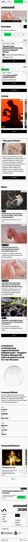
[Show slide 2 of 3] (24, 21)
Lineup (4, 516)
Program (4, 514)
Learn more (14, 90)
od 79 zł (14, 83)
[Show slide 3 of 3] (26, 21)
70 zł (14, 61)
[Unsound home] (3, 1)
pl (22, 515)
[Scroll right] (25, 34)
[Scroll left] (2, 34)
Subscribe (21, 497)
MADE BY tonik (23, 540)
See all (14, 131)
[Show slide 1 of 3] (22, 21)
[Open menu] (25, 1)
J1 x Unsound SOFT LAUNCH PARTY (10, 76)
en (17, 515)
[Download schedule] (25, 26)
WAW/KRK (9, 1)
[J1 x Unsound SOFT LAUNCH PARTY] (25, 72)
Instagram (17, 520)
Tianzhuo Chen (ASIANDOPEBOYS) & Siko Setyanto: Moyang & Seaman (12, 49)
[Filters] (21, 26)
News (3, 519)
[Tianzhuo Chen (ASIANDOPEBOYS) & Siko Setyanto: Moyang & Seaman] (25, 43)
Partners (4, 521)
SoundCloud (18, 524)
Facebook (17, 522)
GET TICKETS (18, 1)
